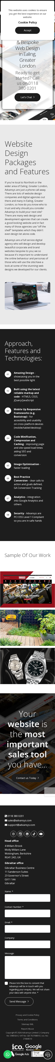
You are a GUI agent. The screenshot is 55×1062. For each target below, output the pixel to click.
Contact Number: (14, 906)
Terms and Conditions (27, 1019)
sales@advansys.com (19, 820)
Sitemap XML (27, 1024)
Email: (8, 922)
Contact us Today (26, 778)
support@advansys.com (21, 825)
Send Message (17, 1001)
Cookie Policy (27, 22)
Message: (9, 953)
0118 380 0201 (28, 85)
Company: (10, 937)
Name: (9, 891)
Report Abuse (27, 1028)
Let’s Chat (26, 97)
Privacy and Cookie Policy (27, 1015)
